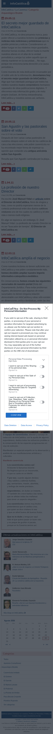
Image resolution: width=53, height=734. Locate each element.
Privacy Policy (42, 425)
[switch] (42, 366)
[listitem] (26, 360)
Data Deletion (10, 425)
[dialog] (26, 367)
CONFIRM (16, 415)
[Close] (47, 309)
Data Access (26, 425)
